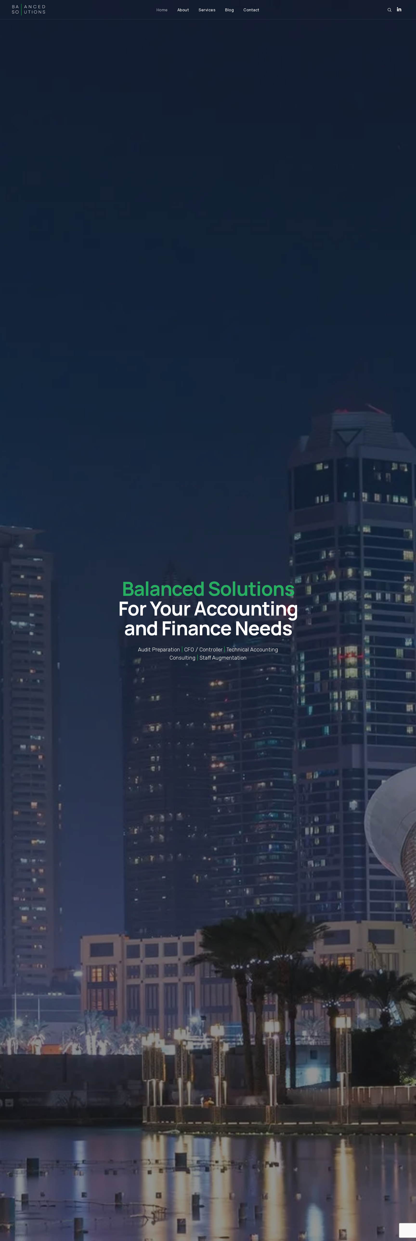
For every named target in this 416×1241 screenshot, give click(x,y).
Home (162, 10)
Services (207, 10)
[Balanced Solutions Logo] (28, 10)
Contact (251, 10)
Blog (229, 10)
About (183, 10)
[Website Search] (389, 10)
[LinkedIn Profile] (399, 9)
